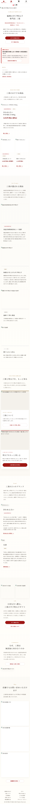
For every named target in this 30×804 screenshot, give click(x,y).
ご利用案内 (7, 795)
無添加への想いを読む (15, 664)
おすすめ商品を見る (14, 38)
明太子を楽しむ (22, 793)
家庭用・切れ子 (8, 791)
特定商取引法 (8, 799)
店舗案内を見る (14, 781)
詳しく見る (5, 133)
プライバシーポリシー (22, 799)
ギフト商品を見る (15, 42)
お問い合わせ (8, 797)
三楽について (8, 793)
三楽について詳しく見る (15, 425)
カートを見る (22, 797)
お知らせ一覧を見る (6, 76)
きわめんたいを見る (7, 533)
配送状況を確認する (12, 60)
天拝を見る (5, 566)
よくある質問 (22, 795)
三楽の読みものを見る (15, 465)
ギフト (22, 791)
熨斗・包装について (15, 626)
